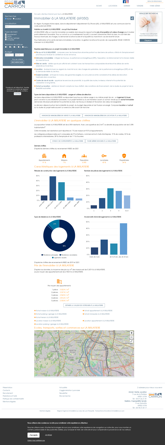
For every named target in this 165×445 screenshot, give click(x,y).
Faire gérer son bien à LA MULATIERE (101, 141)
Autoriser (17, 94)
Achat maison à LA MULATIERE (47, 311)
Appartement (11, 34)
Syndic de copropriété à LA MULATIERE (67, 141)
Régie (59, 411)
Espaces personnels (155, 1)
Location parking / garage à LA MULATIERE (52, 324)
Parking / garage (13, 38)
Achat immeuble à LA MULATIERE (97, 314)
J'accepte (33, 435)
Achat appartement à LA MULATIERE (98, 311)
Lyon (122, 411)
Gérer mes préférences (36, 440)
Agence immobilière (69, 411)
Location (17, 19)
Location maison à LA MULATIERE (48, 321)
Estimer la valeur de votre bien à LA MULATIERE (84, 305)
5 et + (26, 47)
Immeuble (10, 40)
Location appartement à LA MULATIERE (99, 321)
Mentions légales (45, 411)
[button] (49, 255)
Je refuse (48, 435)
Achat (9, 19)
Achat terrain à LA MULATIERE (47, 317)
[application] (59, 192)
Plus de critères (17, 59)
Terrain (9, 36)
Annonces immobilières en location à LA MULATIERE (106, 115)
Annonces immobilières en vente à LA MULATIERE (61, 115)
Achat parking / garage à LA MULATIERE (51, 314)
